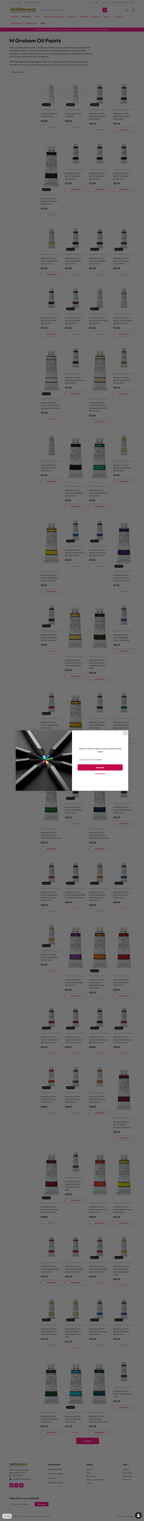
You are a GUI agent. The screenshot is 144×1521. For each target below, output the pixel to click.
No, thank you (100, 774)
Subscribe (100, 767)
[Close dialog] (125, 733)
